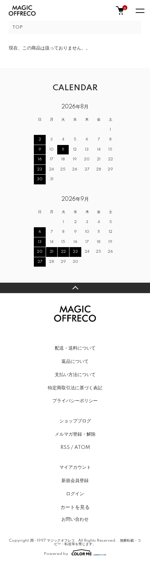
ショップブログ (75, 421)
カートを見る (75, 506)
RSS (65, 447)
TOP (17, 27)
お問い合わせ (75, 519)
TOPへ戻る (75, 288)
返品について (75, 361)
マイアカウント (75, 467)
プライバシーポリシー (75, 400)
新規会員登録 (75, 480)
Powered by (56, 554)
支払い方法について (75, 374)
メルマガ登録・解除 (75, 434)
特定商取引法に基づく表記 (75, 387)
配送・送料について (75, 348)
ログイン (75, 493)
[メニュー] (139, 10)
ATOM (82, 447)
